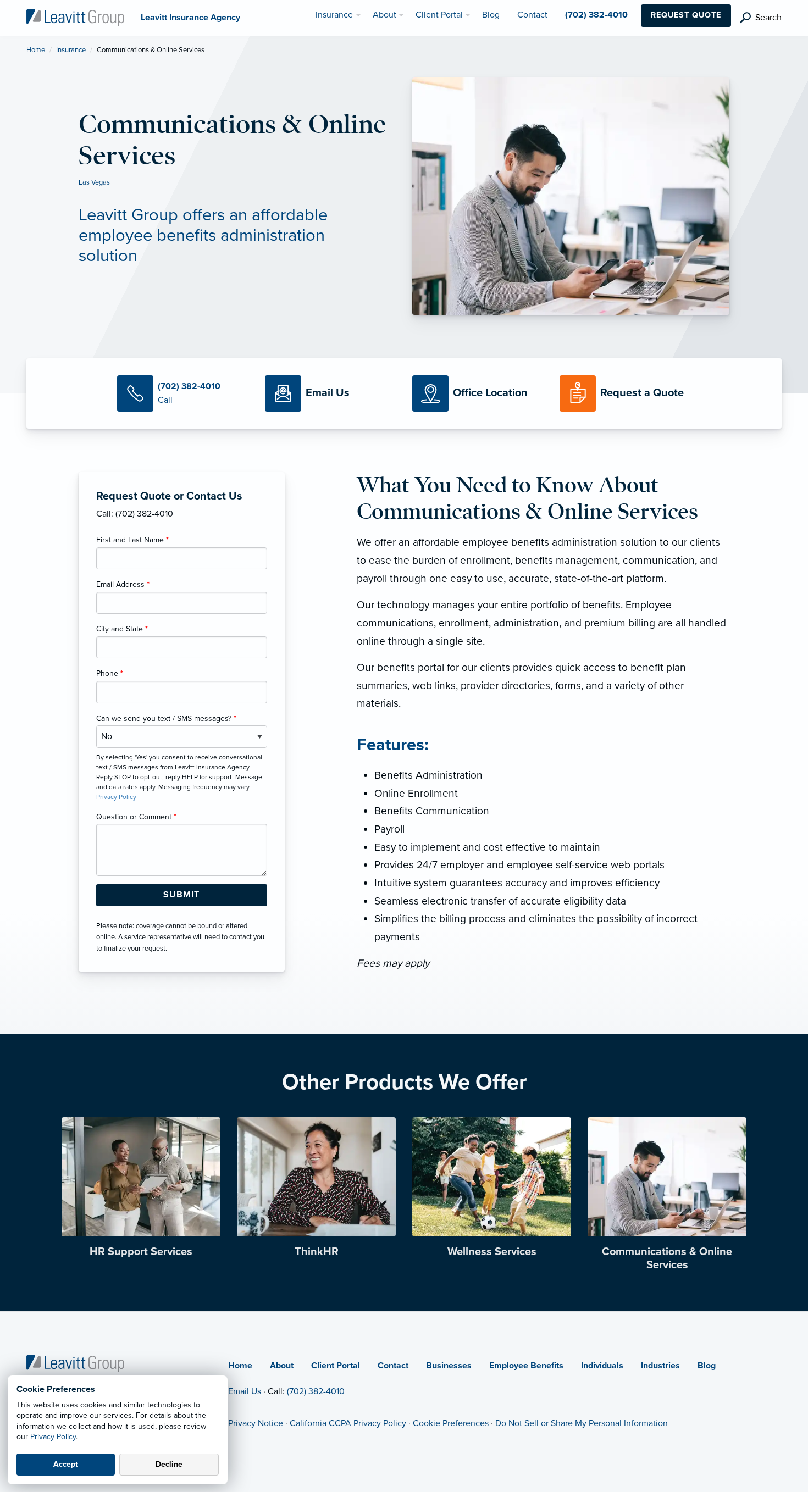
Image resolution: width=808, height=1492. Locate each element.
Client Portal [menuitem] (439, 14)
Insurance (71, 50)
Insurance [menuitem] (334, 14)
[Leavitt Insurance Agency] (75, 17)
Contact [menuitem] (532, 14)
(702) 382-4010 (316, 1391)
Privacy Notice (255, 1423)
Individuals (602, 1365)
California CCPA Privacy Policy (348, 1423)
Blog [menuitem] (491, 14)
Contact (393, 1365)
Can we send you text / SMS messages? (166, 718)
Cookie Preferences (451, 1423)
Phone (109, 673)
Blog (707, 1365)
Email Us (244, 1391)
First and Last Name (132, 540)
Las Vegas (94, 182)
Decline (169, 1464)
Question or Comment (136, 817)
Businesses (449, 1365)
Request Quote (686, 15)
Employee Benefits (526, 1365)
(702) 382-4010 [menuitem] (596, 14)
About (282, 1365)
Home (35, 50)
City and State (122, 629)
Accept (65, 1464)
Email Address (123, 584)
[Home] (75, 1362)
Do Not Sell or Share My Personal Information (581, 1423)
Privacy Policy (53, 1436)
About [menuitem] (384, 14)
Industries (660, 1365)
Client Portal (335, 1365)
